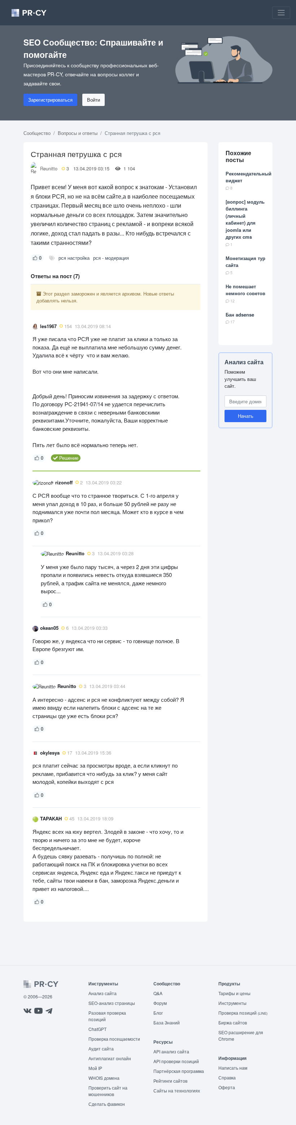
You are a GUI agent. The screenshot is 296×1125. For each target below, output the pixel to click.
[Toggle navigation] (281, 13)
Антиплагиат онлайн (109, 1058)
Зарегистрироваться (50, 99)
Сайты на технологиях (176, 1090)
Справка (227, 1077)
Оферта (226, 1087)
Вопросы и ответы (77, 133)
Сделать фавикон (106, 1104)
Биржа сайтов (232, 1022)
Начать (245, 415)
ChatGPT (97, 1029)
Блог (158, 1013)
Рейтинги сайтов (170, 1081)
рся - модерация (111, 257)
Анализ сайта (244, 362)
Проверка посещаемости (114, 1039)
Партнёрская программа (178, 1071)
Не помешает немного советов (245, 290)
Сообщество (37, 133)
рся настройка (74, 257)
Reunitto (48, 168)
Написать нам (232, 1068)
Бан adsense (240, 314)
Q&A (157, 993)
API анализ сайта (171, 1051)
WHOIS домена (103, 1078)
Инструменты (232, 1003)
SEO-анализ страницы (111, 1003)
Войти (93, 99)
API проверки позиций (176, 1061)
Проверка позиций (242, 1013)
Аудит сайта (101, 1048)
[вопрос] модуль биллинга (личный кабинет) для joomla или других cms (245, 219)
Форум (160, 1003)
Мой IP (95, 1068)
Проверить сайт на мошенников (107, 1090)
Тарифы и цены (234, 993)
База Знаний (166, 1022)
